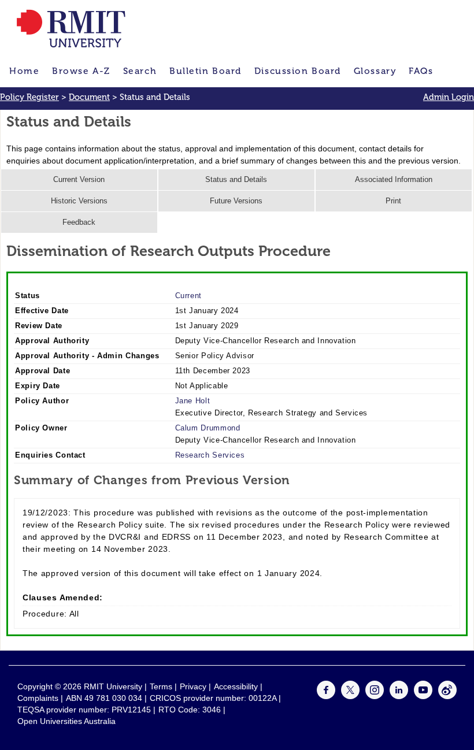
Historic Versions (79, 201)
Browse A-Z (81, 70)
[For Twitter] (350, 696)
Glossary (375, 70)
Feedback (78, 222)
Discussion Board (297, 70)
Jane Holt (192, 401)
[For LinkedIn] (399, 696)
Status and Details (236, 180)
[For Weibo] (447, 696)
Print (393, 201)
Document (89, 97)
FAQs (421, 70)
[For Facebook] (326, 696)
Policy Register (29, 97)
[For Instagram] (374, 696)
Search (140, 70)
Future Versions (236, 201)
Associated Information (393, 180)
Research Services (210, 455)
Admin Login (448, 97)
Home (24, 70)
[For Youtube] (423, 696)
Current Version (79, 180)
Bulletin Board (205, 70)
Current (188, 296)
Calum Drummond (207, 428)
